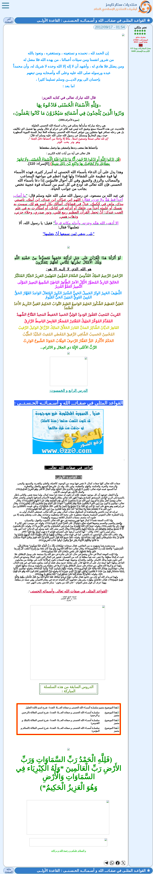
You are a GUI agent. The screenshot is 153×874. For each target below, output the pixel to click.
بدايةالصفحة (9, 870)
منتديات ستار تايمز (121, 4)
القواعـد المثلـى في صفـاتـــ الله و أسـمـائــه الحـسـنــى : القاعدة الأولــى (91, 20)
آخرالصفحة (9, 20)
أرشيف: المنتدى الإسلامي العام (115, 9)
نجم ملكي (140, 27)
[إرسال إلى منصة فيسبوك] (117, 862)
